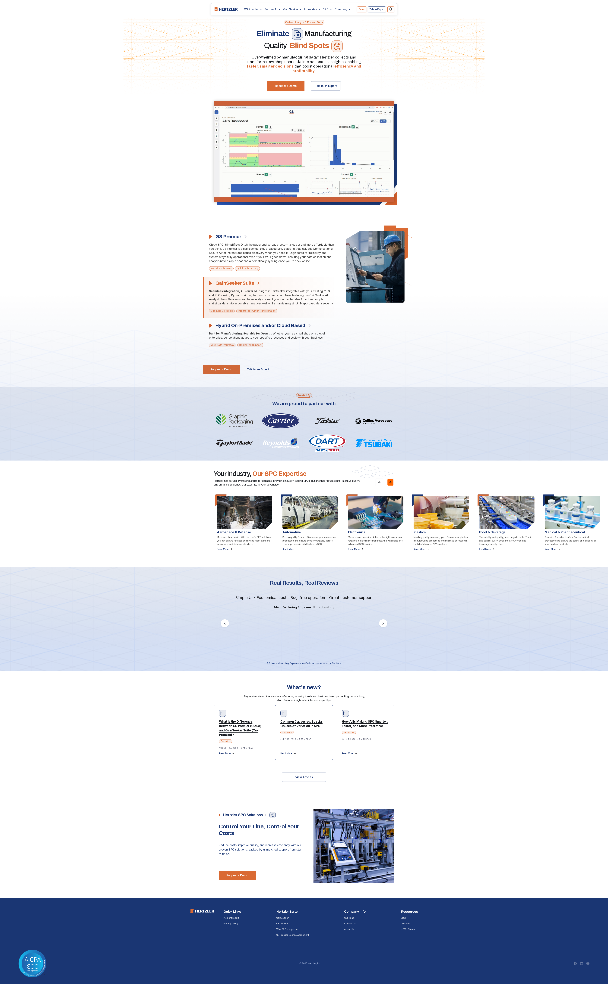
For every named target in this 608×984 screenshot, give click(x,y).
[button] (253, 9)
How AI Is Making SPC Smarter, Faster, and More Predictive (365, 724)
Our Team (349, 917)
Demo (361, 9)
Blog (403, 917)
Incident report (231, 917)
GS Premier (282, 923)
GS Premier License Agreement (292, 935)
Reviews (405, 923)
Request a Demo (286, 85)
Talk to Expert (376, 9)
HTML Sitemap (408, 929)
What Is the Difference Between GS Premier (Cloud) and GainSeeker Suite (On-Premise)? (240, 728)
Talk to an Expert (326, 85)
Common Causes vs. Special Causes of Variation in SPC (301, 724)
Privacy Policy (231, 923)
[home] (226, 9)
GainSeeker (282, 917)
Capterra (336, 663)
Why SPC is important (287, 929)
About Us (349, 929)
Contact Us (350, 923)
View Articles (304, 777)
